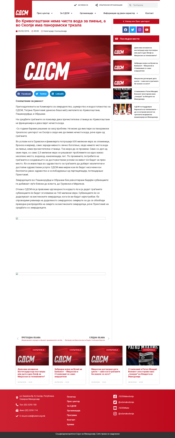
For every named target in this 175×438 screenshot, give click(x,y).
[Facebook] (125, 29)
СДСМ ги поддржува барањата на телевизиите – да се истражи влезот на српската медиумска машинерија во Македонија (146, 112)
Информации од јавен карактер (119, 13)
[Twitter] (133, 29)
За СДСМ (64, 13)
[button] (24, 94)
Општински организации (110, 5)
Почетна (71, 397)
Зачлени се (83, 5)
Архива (70, 424)
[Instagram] (140, 29)
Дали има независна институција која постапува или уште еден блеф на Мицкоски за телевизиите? (31, 373)
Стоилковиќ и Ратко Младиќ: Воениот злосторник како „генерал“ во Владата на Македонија (142, 373)
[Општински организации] (96, 5)
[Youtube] (147, 29)
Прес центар (43, 13)
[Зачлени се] (75, 5)
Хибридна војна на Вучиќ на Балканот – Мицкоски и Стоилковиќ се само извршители (68, 373)
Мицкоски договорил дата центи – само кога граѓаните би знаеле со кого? (146, 81)
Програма (72, 415)
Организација (86, 13)
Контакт (149, 13)
